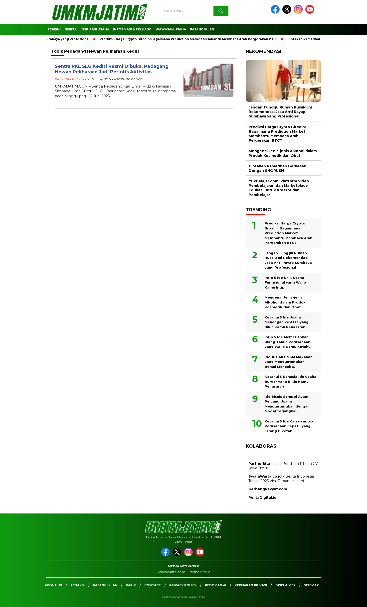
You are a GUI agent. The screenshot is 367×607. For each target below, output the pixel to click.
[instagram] (299, 12)
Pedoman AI (215, 585)
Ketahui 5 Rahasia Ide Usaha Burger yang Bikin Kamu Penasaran (290, 381)
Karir (131, 585)
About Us (53, 585)
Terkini (54, 29)
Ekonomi (83, 79)
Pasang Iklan (202, 29)
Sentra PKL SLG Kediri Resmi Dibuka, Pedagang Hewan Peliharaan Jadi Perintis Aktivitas (112, 69)
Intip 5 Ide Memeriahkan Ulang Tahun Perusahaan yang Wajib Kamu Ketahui (288, 342)
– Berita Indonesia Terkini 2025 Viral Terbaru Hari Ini (281, 478)
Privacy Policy (182, 585)
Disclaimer (285, 585)
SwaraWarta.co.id (171, 572)
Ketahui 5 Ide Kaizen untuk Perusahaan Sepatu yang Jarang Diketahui (289, 426)
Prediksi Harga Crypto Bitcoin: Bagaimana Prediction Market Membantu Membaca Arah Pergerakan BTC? (179, 39)
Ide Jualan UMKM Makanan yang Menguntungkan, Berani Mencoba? (289, 362)
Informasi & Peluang (132, 29)
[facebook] (276, 12)
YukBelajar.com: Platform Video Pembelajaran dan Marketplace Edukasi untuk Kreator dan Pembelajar (279, 188)
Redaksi (77, 585)
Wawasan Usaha (171, 29)
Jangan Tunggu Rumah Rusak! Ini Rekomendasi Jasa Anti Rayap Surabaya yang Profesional (280, 111)
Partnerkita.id (199, 572)
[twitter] (287, 12)
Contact (152, 585)
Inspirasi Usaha (95, 29)
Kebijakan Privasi (251, 585)
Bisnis (70, 79)
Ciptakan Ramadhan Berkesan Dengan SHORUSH (319, 39)
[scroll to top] (352, 599)
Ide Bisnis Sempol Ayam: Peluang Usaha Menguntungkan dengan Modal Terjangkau (287, 404)
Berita (71, 29)
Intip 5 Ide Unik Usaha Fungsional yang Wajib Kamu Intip (285, 282)
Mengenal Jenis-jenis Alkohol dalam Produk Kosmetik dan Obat (283, 153)
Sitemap (311, 585)
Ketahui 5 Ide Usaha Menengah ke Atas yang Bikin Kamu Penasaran (287, 322)
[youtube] (310, 12)
